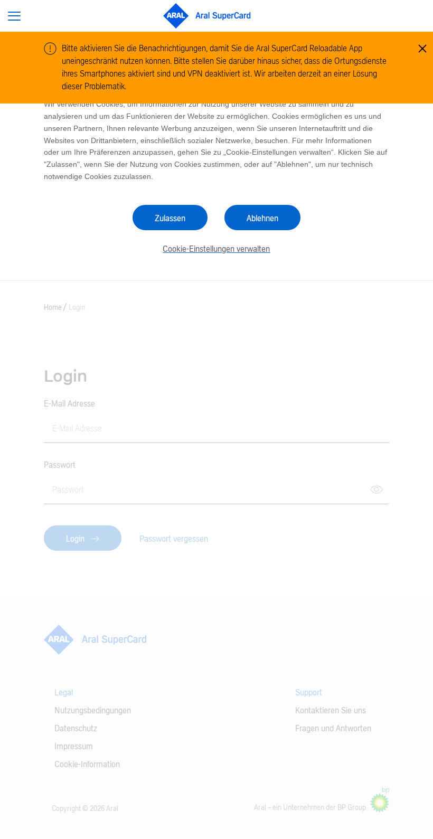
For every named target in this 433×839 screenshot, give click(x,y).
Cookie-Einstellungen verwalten (216, 249)
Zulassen (170, 218)
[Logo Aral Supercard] (207, 16)
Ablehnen (262, 218)
